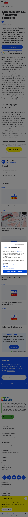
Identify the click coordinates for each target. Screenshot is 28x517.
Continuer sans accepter (19, 244)
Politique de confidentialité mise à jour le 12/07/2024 (11, 265)
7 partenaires (19, 251)
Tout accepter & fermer (14, 271)
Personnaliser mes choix (8, 268)
